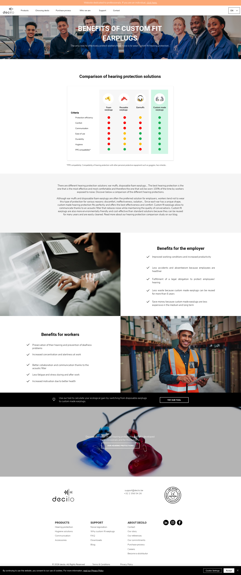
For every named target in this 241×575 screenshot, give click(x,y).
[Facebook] (179, 522)
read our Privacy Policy (93, 570)
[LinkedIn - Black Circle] (166, 522)
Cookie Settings (213, 570)
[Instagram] (172, 522)
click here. (152, 2)
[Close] (237, 570)
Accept (229, 570)
